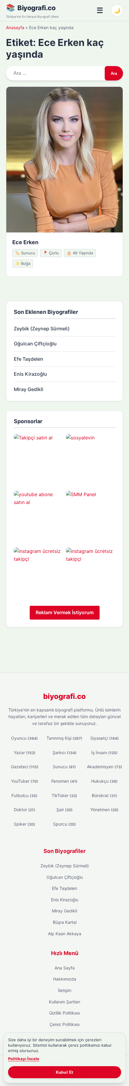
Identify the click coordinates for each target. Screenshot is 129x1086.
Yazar (24, 752)
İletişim (64, 990)
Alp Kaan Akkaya (64, 933)
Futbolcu (24, 795)
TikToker (64, 795)
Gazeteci (24, 766)
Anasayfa (15, 27)
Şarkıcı (64, 752)
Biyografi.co (36, 8)
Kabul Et (64, 1072)
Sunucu (64, 766)
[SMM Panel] (90, 515)
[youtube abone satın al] (38, 515)
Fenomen (64, 781)
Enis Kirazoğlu (30, 374)
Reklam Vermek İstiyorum (65, 612)
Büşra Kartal (64, 922)
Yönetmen (104, 809)
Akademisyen (104, 766)
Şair (64, 809)
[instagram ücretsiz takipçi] (38, 572)
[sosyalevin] (90, 458)
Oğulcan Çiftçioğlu (35, 344)
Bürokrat (104, 795)
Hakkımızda (64, 978)
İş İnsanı (104, 752)
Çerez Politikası (65, 1024)
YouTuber (24, 781)
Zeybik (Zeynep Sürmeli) (42, 329)
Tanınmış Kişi (64, 738)
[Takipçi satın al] (38, 458)
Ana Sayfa (65, 967)
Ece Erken (25, 242)
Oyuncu (24, 738)
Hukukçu (104, 781)
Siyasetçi (104, 738)
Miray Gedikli (28, 389)
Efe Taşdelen (28, 359)
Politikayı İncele (23, 1058)
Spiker (24, 824)
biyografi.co (64, 696)
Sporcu (64, 824)
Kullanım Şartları (64, 1001)
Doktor (24, 809)
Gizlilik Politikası (64, 1012)
